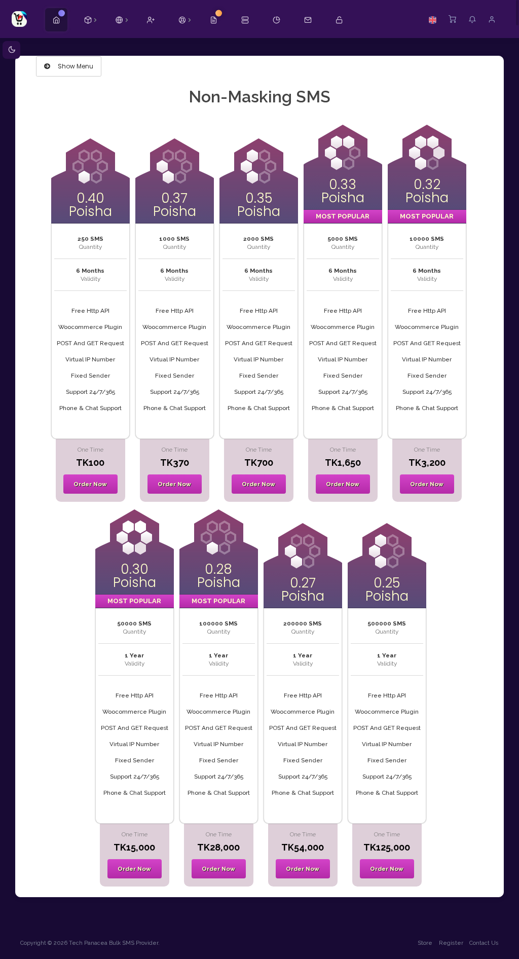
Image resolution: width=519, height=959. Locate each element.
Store (425, 943)
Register (451, 943)
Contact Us (484, 943)
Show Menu (74, 66)
